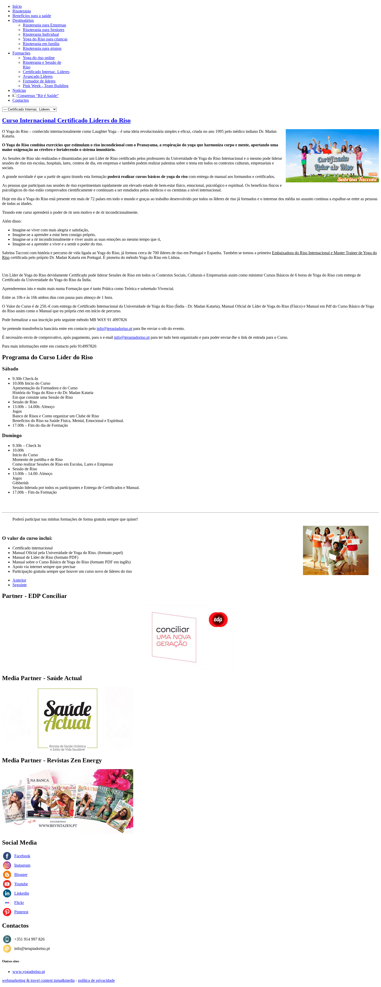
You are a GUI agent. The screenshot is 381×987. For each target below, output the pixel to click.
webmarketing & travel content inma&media (38, 980)
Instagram (22, 865)
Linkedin (21, 893)
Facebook (22, 856)
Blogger (20, 874)
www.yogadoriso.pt (28, 971)
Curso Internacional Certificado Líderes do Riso (66, 120)
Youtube (21, 884)
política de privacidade (96, 980)
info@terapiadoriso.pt (114, 328)
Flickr (19, 902)
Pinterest (21, 912)
